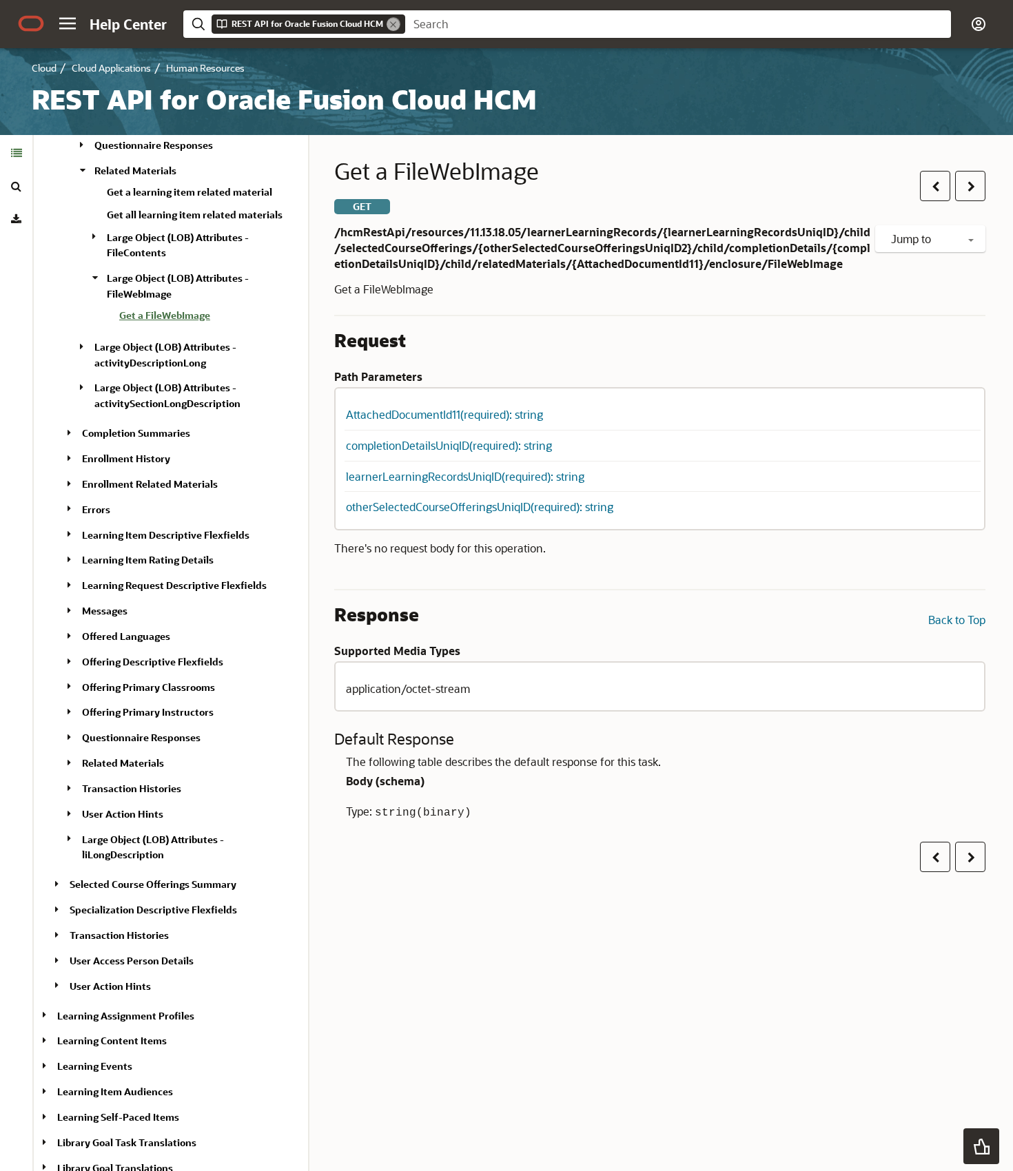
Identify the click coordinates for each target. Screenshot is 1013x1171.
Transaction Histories (131, 788)
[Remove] (393, 24)
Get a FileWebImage (164, 315)
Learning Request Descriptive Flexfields (174, 585)
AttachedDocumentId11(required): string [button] (444, 414)
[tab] (16, 152)
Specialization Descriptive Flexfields (153, 909)
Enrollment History (126, 458)
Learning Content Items (112, 1040)
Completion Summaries (136, 432)
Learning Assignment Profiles (125, 1015)
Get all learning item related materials (195, 213)
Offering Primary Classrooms (148, 686)
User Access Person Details (132, 960)
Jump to (912, 238)
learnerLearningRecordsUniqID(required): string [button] (465, 476)
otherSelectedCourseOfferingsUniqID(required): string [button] (479, 506)
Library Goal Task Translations (126, 1142)
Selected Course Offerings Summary (153, 884)
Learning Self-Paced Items (118, 1116)
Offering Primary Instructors (148, 711)
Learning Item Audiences (115, 1091)
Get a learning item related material (189, 191)
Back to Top (956, 619)
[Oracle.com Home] (31, 23)
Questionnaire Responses (153, 145)
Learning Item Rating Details (148, 559)
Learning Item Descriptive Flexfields (165, 534)
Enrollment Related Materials (150, 483)
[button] (67, 23)
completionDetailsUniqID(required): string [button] (449, 445)
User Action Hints (122, 813)
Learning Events (94, 1065)
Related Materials (135, 170)
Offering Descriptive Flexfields (152, 661)
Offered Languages (126, 636)
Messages (104, 610)
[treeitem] (208, 317)
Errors (96, 508)
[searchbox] (678, 24)
